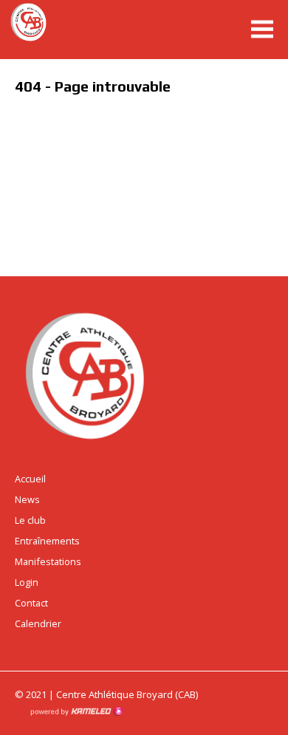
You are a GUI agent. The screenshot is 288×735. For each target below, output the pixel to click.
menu (262, 29)
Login (26, 582)
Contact (31, 602)
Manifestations (48, 561)
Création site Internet (76, 711)
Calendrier (38, 623)
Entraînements (47, 540)
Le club (30, 520)
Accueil (30, 478)
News (27, 499)
